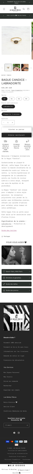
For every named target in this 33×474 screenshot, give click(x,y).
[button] (4, 9)
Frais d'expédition (17, 90)
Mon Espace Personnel (12, 372)
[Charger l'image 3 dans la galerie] (25, 67)
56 (26, 98)
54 (19, 98)
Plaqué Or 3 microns (12, 114)
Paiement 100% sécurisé (12, 342)
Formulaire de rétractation (14, 360)
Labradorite (8, 106)
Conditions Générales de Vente (15, 411)
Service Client (9, 406)
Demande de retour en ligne (14, 356)
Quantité (5, 118)
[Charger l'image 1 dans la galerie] (8, 67)
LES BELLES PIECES (19, 448)
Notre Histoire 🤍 (10, 402)
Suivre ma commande (11, 381)
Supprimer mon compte (12, 390)
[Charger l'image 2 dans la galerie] (16, 67)
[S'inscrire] (27, 425)
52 (12, 98)
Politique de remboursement (17, 450)
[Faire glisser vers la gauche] (2, 68)
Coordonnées (26, 459)
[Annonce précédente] (4, 2)
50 (4, 98)
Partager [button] (7, 236)
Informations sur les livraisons (16, 351)
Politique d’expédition (12, 459)
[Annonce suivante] (29, 2)
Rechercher (8, 385)
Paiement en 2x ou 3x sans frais (16, 347)
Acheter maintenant (16, 135)
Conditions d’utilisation (17, 456)
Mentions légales (17, 462)
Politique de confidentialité (18, 453)
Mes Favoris (8, 377)
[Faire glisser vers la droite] (31, 68)
